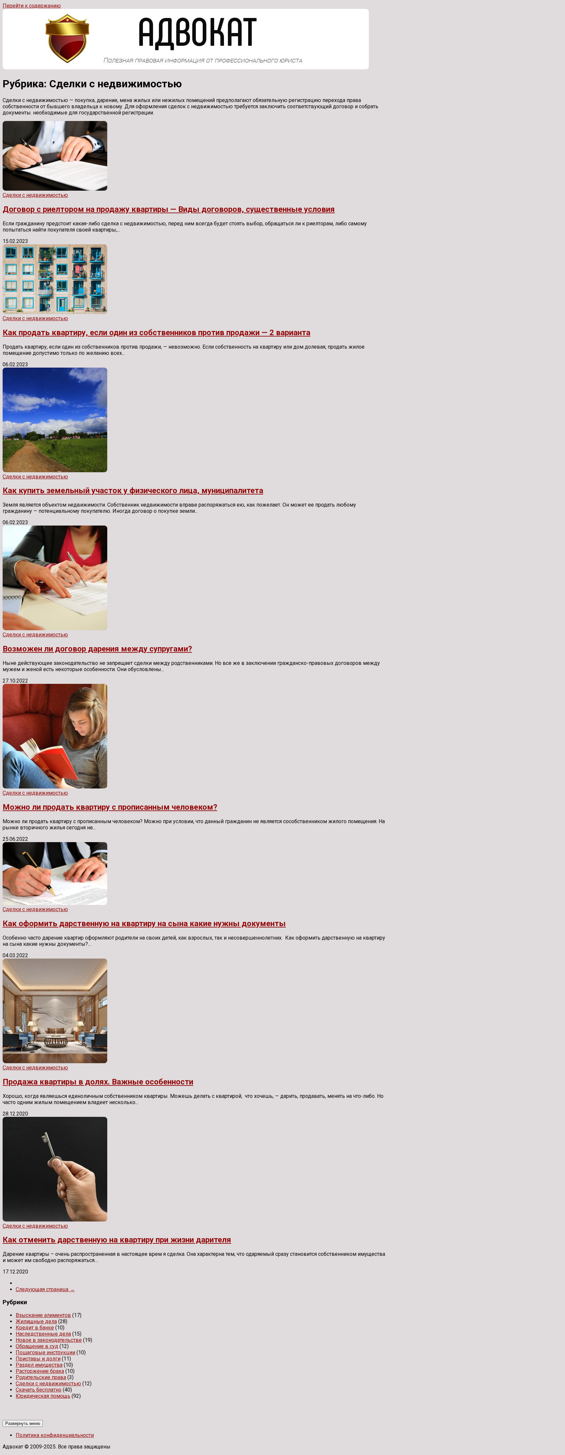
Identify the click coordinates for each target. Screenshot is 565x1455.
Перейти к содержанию (32, 6)
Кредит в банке (35, 1328)
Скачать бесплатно (38, 1390)
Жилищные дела (36, 1321)
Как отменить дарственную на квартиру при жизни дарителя (117, 1239)
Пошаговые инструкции (45, 1352)
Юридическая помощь (43, 1396)
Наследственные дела (43, 1334)
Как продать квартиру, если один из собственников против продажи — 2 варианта (156, 332)
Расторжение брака (40, 1371)
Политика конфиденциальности (55, 1435)
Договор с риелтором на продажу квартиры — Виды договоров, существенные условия (169, 209)
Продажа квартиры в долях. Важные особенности (98, 1081)
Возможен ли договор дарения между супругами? (97, 648)
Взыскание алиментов (43, 1315)
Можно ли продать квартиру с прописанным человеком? (110, 807)
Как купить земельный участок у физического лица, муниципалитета (133, 490)
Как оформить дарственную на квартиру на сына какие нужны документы (144, 923)
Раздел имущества (39, 1365)
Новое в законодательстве (49, 1340)
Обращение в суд (37, 1346)
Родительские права (41, 1377)
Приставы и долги (38, 1359)
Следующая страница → (45, 1289)
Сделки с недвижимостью (35, 195)
